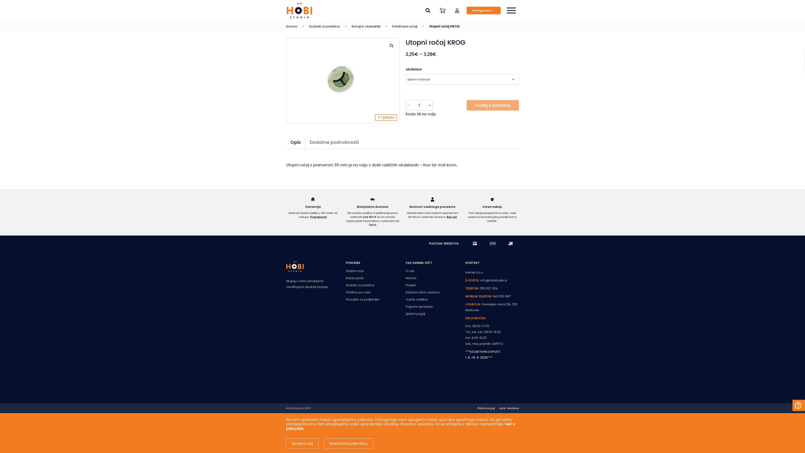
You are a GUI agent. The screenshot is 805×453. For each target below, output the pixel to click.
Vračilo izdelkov (417, 299)
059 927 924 (489, 288)
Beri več (452, 217)
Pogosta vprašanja (419, 307)
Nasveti (411, 278)
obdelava (414, 69)
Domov (291, 26)
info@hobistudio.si (493, 280)
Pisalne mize (355, 271)
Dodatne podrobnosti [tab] (334, 142)
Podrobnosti (318, 217)
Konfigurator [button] (482, 10)
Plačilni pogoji (486, 408)
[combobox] (462, 79)
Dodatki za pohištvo (324, 26)
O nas (410, 271)
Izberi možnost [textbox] (419, 79)
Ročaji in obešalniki (366, 26)
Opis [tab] (296, 142)
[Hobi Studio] (299, 10)
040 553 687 (502, 296)
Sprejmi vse (302, 443)
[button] (457, 10)
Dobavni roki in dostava (423, 292)
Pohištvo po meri (358, 292)
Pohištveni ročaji (404, 26)
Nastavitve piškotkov (348, 443)
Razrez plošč (355, 278)
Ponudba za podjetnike (362, 299)
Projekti (411, 285)
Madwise (513, 408)
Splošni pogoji (415, 314)
